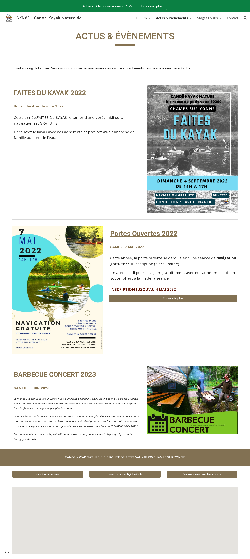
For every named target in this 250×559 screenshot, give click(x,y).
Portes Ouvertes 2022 (143, 234)
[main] (124, 38)
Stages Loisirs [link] (207, 18)
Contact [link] (232, 18)
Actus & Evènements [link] (172, 18)
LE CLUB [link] (140, 18)
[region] (125, 6)
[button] (245, 18)
